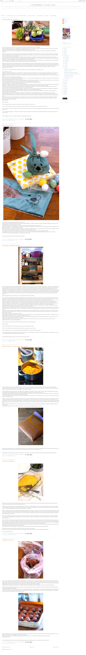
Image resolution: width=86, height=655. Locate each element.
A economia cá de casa (43, 5)
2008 (65, 94)
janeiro (66, 80)
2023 (65, 49)
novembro (66, 57)
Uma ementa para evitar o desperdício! (10, 19)
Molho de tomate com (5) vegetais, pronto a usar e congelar (15, 346)
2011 (65, 89)
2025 (65, 48)
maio (65, 64)
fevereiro (66, 78)
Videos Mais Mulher (53, 15)
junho (66, 63)
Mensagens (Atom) (9, 649)
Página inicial (31, 647)
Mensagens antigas (56, 647)
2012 (65, 88)
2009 (65, 92)
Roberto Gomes (65, 20)
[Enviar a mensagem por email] (27, 119)
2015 (65, 83)
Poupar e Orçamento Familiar (21, 15)
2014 (65, 85)
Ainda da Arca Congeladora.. (8, 461)
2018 (65, 52)
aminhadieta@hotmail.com (67, 43)
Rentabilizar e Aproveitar (11, 15)
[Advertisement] (43, 11)
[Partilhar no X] (29, 119)
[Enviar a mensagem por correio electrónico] (26, 339)
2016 (65, 82)
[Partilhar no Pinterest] (31, 119)
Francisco (64, 19)
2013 (65, 86)
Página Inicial (3, 15)
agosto (66, 61)
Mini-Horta (46, 15)
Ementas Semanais (40, 15)
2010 (65, 91)
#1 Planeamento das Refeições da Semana (11, 245)
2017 (65, 54)
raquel (64, 23)
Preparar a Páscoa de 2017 (8, 125)
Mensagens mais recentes (6, 647)
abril (65, 66)
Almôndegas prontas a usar (8, 540)
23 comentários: (21, 533)
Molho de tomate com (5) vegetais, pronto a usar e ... (72, 73)
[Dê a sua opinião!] (28, 119)
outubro (66, 58)
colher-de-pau (65, 22)
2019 (65, 51)
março (66, 67)
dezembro (66, 55)
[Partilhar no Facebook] (30, 119)
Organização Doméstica (31, 15)
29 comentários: (21, 339)
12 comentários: (21, 454)
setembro (66, 60)
